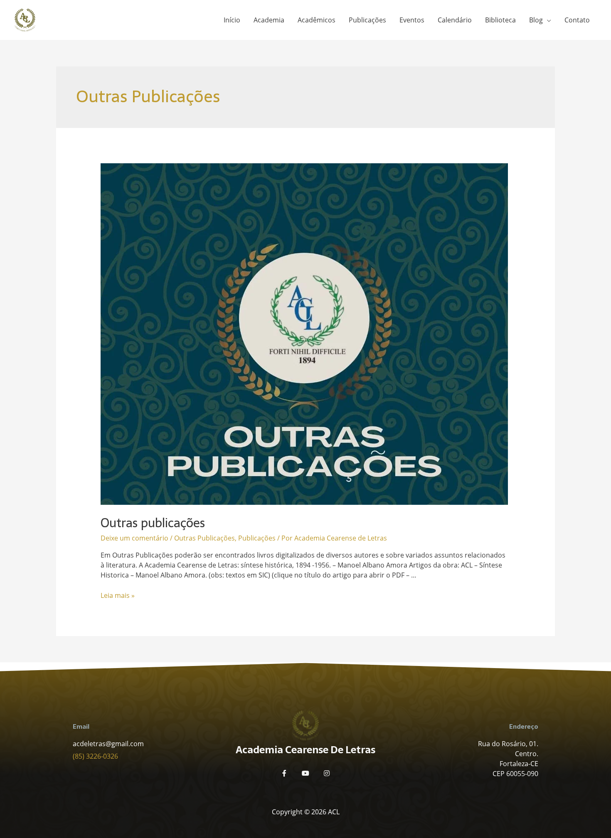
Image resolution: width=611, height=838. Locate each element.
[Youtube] (305, 773)
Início (232, 20)
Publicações (367, 20)
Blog (536, 20)
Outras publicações (153, 523)
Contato (577, 20)
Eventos (411, 20)
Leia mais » (118, 595)
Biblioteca (500, 20)
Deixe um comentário (134, 538)
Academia (269, 20)
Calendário (455, 20)
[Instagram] (326, 773)
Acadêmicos (316, 20)
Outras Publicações (204, 538)
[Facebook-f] (284, 773)
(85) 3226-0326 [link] (95, 756)
